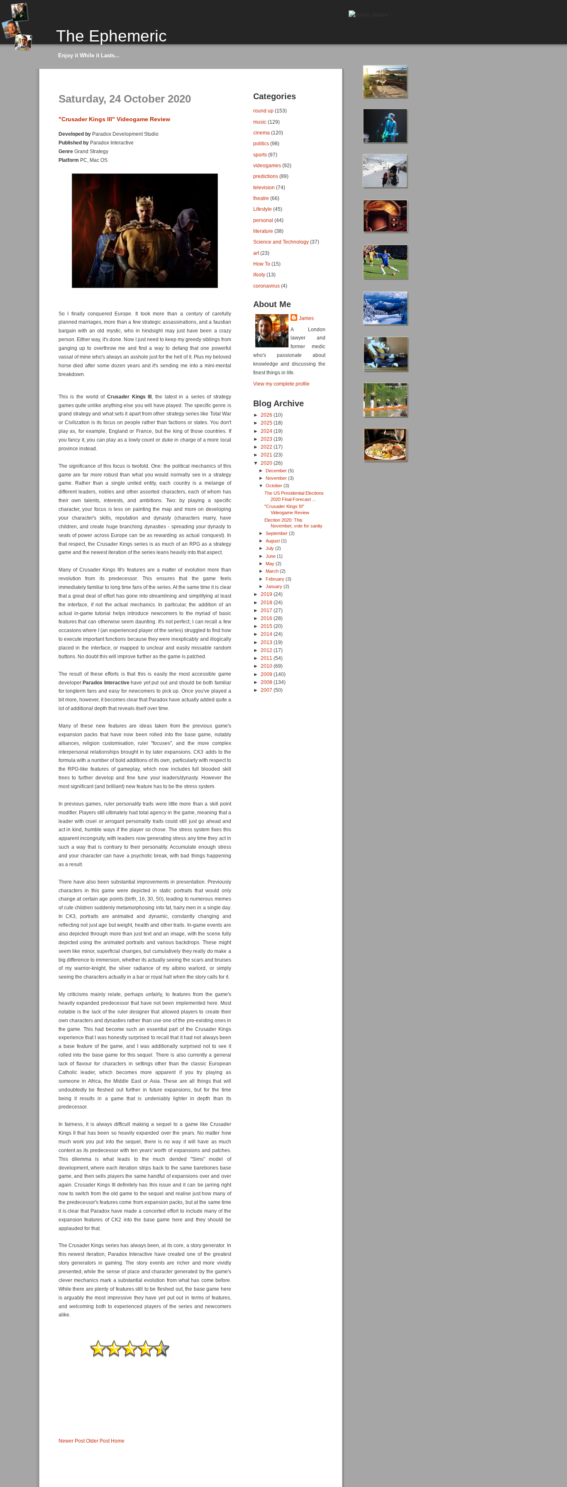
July (270, 548)
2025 (267, 422)
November (277, 478)
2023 (267, 439)
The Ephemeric (111, 36)
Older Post (98, 1440)
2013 (267, 642)
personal (263, 220)
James (306, 318)
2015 (267, 626)
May (271, 563)
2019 (267, 594)
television (264, 187)
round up (263, 110)
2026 (267, 415)
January (275, 586)
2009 (267, 674)
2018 (267, 602)
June (271, 556)
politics (261, 143)
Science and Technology (281, 241)
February (276, 578)
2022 (267, 446)
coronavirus (266, 285)
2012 (267, 650)
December (277, 470)
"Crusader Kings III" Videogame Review (114, 119)
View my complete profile (281, 384)
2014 (267, 634)
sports (260, 154)
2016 (267, 618)
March (273, 571)
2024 (267, 431)
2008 (267, 682)
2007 (267, 690)
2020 (267, 463)
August (273, 540)
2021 (267, 454)
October (275, 485)
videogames (267, 165)
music (259, 122)
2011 (267, 658)
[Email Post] (59, 1427)
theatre (261, 198)
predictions (265, 176)
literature (263, 231)
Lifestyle (262, 209)
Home (118, 1440)
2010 (267, 666)
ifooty (259, 274)
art (256, 253)
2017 (267, 610)
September (277, 533)
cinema (261, 132)
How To (261, 263)
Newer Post (72, 1440)
